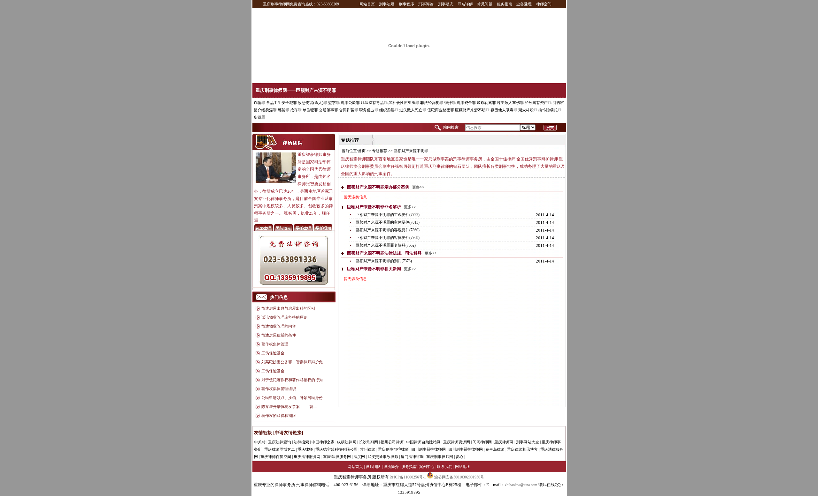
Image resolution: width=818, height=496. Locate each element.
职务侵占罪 (368, 110)
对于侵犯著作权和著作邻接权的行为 (292, 380)
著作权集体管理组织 (278, 389)
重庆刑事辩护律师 (393, 449)
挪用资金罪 (466, 102)
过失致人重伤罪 (510, 102)
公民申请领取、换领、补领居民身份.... (294, 398)
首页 (362, 151)
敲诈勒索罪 (486, 102)
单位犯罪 (310, 110)
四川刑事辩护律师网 (428, 449)
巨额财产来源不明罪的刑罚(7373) (384, 261)
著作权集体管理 (274, 344)
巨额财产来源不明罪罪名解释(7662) (386, 245)
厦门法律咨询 (412, 457)
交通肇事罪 (328, 110)
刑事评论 (426, 4)
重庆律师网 (503, 442)
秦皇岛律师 (495, 449)
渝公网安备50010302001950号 (458, 477)
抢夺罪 (296, 110)
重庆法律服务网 (307, 457)
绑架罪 (283, 110)
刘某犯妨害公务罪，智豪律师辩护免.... (294, 362)
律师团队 (373, 466)
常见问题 (484, 4)
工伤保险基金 (272, 353)
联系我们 (444, 466)
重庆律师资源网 (456, 442)
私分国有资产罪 (538, 102)
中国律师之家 (323, 442)
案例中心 (427, 466)
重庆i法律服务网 (337, 457)
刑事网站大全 (527, 442)
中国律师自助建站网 (423, 442)
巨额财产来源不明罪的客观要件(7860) (388, 230)
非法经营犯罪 (431, 102)
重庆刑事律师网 (439, 457)
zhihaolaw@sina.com (521, 485)
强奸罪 (450, 102)
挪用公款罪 (350, 102)
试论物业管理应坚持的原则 (284, 317)
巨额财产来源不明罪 (472, 110)
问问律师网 (482, 442)
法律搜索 (301, 442)
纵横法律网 (346, 442)
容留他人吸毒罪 (503, 110)
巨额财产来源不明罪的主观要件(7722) (388, 214)
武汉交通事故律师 (382, 457)
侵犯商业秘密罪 (440, 110)
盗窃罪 (334, 102)
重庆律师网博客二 (279, 449)
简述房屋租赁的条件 (278, 335)
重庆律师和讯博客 (522, 449)
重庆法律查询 (279, 442)
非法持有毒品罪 (374, 102)
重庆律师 (305, 449)
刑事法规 (386, 4)
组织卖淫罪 (388, 110)
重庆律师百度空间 (275, 457)
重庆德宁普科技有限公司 (336, 449)
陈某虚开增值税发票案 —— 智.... (289, 406)
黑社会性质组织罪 (404, 102)
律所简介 (391, 466)
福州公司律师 (392, 442)
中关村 (260, 442)
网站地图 (462, 466)
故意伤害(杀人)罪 (312, 102)
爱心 (459, 457)
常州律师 (367, 449)
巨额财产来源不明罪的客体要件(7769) (388, 237)
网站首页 (367, 4)
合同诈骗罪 (348, 110)
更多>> (418, 187)
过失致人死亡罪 (412, 110)
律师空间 (544, 4)
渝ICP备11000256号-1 (408, 477)
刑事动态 (445, 4)
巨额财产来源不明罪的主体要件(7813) (388, 222)
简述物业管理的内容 (278, 326)
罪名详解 (465, 4)
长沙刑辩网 (368, 442)
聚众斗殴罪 (527, 110)
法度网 (359, 457)
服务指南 (504, 4)
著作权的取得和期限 (278, 415)
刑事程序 (406, 4)
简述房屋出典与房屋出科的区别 (288, 308)
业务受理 (524, 4)
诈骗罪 (259, 102)
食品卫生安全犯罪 (281, 102)
